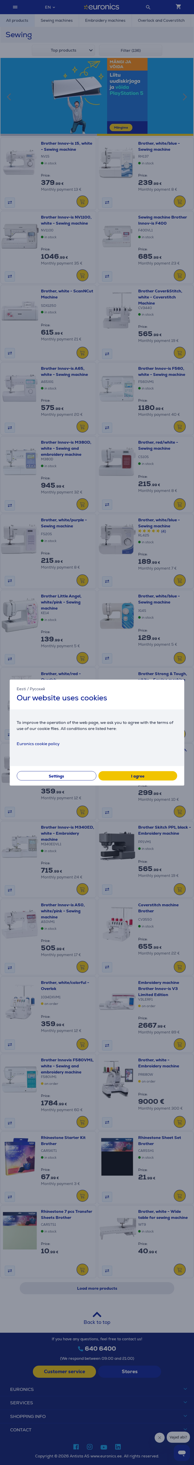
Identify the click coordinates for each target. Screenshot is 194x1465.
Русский (37, 688)
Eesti (21, 688)
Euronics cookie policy (38, 743)
